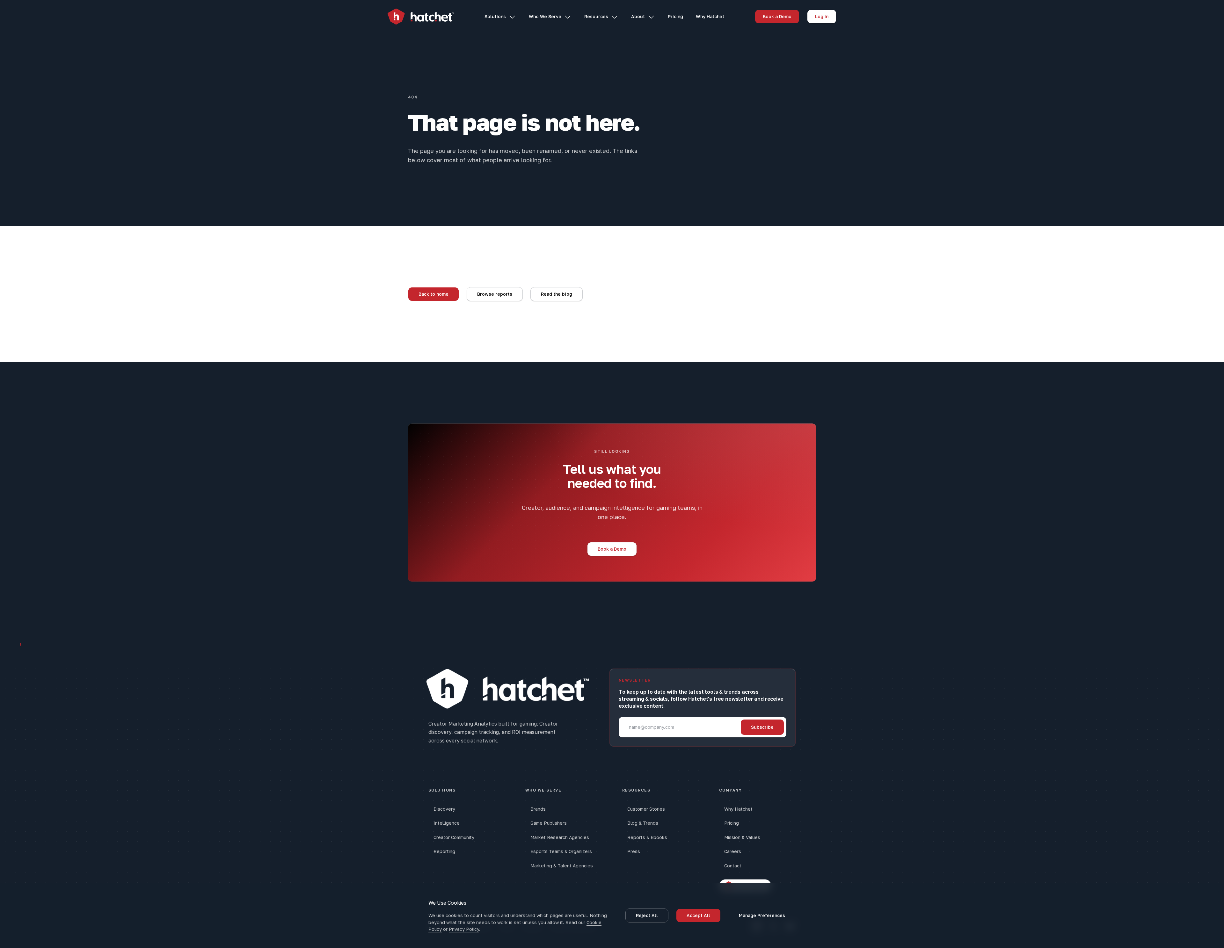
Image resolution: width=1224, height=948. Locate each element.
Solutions (495, 16)
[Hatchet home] (421, 17)
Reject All (647, 915)
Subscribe (762, 727)
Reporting (444, 851)
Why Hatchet (710, 16)
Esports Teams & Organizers (561, 851)
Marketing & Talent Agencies (561, 865)
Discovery (444, 809)
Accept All (698, 915)
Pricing (675, 16)
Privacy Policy (464, 929)
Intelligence (446, 823)
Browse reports (494, 294)
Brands (538, 809)
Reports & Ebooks (647, 837)
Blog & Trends (642, 823)
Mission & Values (742, 837)
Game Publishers (548, 823)
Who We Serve (545, 16)
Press (633, 851)
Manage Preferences (762, 915)
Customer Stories (646, 809)
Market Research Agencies (559, 837)
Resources (596, 16)
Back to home (433, 294)
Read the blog (556, 294)
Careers (732, 851)
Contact (732, 865)
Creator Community (453, 837)
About (638, 16)
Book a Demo (777, 16)
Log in (821, 16)
